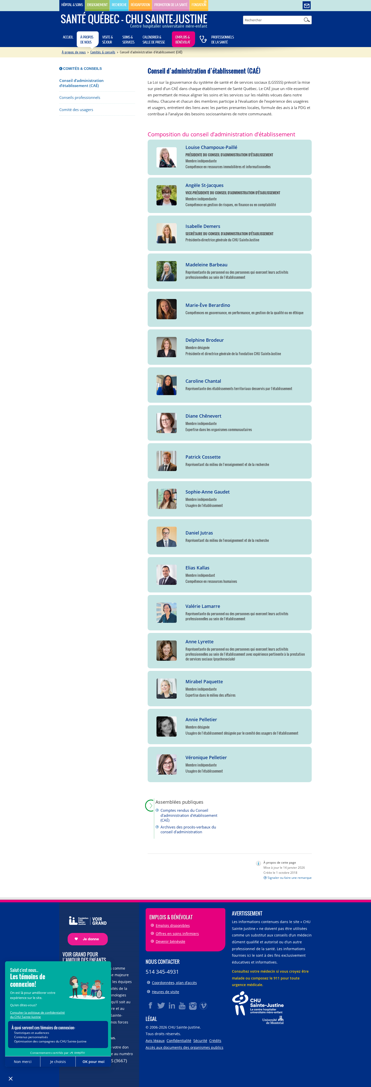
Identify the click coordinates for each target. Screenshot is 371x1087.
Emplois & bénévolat (182, 40)
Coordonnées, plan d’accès (174, 982)
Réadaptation (140, 4)
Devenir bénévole (170, 941)
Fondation (199, 4)
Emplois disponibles (173, 925)
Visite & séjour (107, 40)
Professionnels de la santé (222, 40)
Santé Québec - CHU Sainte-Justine (134, 18)
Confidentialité (179, 1040)
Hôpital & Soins (72, 4)
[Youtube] (182, 1005)
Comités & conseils (102, 52)
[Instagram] (193, 1005)
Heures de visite (165, 991)
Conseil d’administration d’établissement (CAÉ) (81, 83)
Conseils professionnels (79, 97)
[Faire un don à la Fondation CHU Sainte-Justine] (85, 926)
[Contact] (307, 5)
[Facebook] (151, 1005)
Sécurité (200, 1040)
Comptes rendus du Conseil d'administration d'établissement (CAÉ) (189, 815)
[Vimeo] (204, 1005)
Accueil (68, 37)
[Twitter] (161, 1005)
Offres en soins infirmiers (177, 933)
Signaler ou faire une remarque (290, 878)
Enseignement (97, 4)
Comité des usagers (76, 109)
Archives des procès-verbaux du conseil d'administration (188, 830)
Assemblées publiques (179, 802)
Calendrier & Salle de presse (154, 40)
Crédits (215, 1040)
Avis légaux (155, 1040)
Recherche (119, 4)
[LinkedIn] (172, 1005)
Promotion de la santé (170, 4)
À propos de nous (86, 40)
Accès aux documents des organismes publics (184, 1047)
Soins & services (128, 40)
